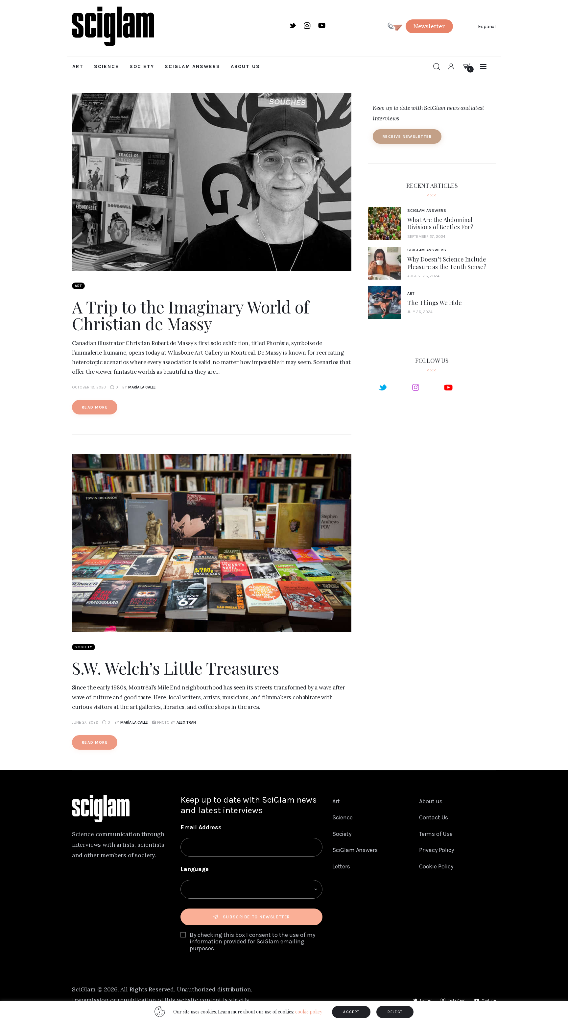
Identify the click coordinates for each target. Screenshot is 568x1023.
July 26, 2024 (420, 312)
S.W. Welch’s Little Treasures (175, 668)
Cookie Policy (436, 866)
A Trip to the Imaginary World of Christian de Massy (190, 315)
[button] (429, 26)
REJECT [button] (395, 1012)
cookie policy (308, 1012)
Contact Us (433, 817)
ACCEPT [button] (351, 1012)
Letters (341, 866)
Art (78, 286)
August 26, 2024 (423, 276)
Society (83, 647)
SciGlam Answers (426, 210)
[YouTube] (448, 387)
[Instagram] (416, 387)
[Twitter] (383, 387)
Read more (95, 407)
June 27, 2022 (85, 722)
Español (487, 26)
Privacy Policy (436, 850)
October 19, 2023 (89, 387)
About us (430, 801)
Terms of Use (436, 833)
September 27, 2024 (426, 236)
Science (342, 817)
